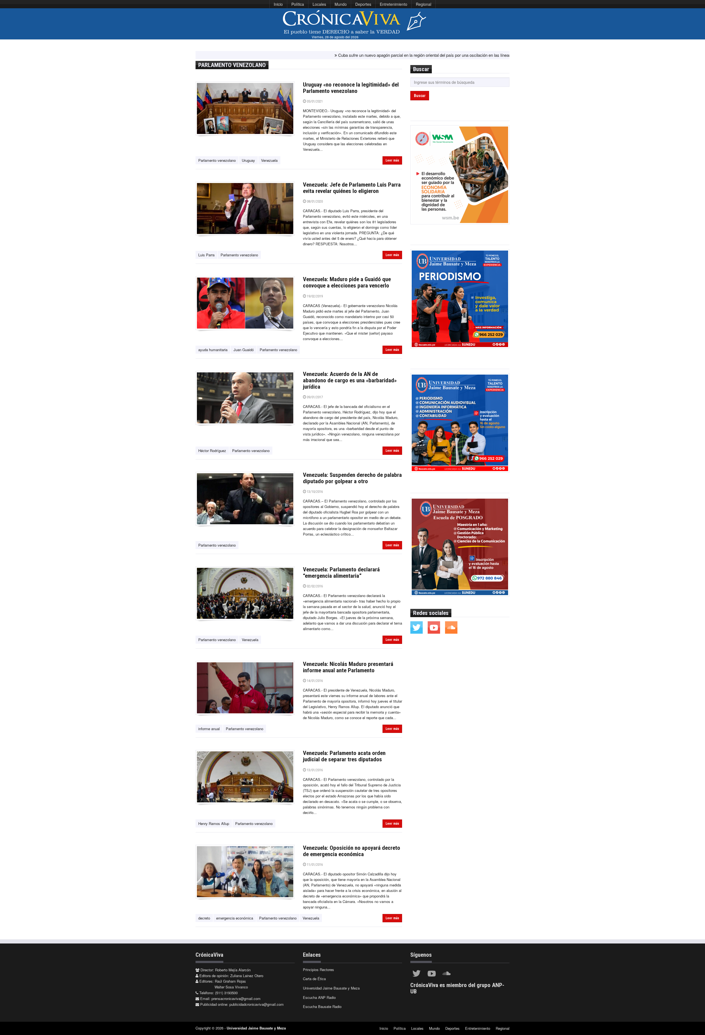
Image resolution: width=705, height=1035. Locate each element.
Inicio (278, 4)
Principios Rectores (318, 969)
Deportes (363, 4)
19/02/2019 (314, 296)
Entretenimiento (393, 4)
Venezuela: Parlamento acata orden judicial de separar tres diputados (344, 756)
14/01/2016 (314, 680)
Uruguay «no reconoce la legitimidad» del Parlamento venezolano (351, 87)
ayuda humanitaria (212, 349)
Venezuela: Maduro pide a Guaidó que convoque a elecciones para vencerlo (347, 282)
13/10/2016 (314, 491)
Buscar (419, 95)
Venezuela (269, 160)
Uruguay (248, 160)
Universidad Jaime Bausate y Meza (331, 988)
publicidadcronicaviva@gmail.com (256, 1004)
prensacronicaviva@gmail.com (236, 998)
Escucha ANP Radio (319, 997)
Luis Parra (206, 254)
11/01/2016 (314, 864)
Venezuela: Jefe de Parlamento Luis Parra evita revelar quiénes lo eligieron (352, 187)
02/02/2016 (314, 586)
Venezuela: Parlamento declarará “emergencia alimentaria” (341, 572)
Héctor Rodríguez (212, 450)
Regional (423, 4)
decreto (204, 918)
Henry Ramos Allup (213, 823)
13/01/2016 (314, 770)
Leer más (392, 160)
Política (297, 4)
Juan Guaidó (244, 349)
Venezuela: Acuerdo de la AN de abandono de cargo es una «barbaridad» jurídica (350, 380)
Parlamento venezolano (217, 160)
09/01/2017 (314, 397)
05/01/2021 (314, 101)
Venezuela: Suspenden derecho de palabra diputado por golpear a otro (352, 478)
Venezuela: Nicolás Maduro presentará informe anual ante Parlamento (348, 667)
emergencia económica (234, 918)
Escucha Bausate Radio (322, 1006)
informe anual (209, 728)
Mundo (341, 4)
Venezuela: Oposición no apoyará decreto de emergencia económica (351, 851)
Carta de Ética (314, 978)
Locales (319, 4)
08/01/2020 (314, 201)
